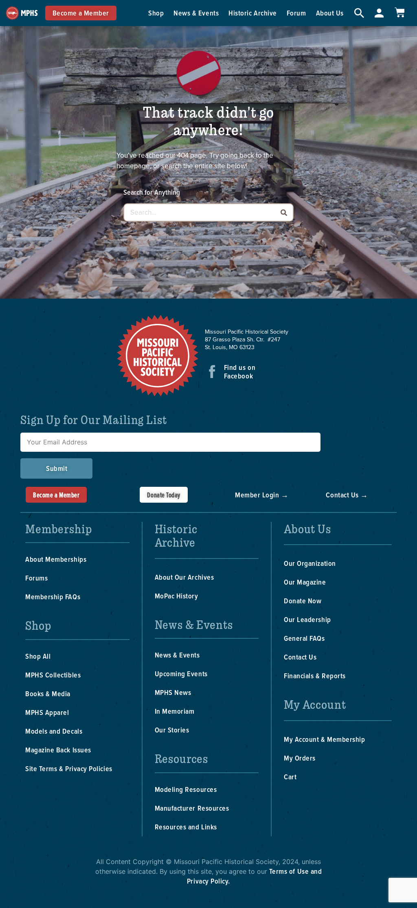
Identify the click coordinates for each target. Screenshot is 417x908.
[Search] (283, 212)
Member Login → (262, 495)
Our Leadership (307, 619)
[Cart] (399, 12)
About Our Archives (184, 577)
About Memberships (55, 559)
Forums (36, 578)
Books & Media (47, 693)
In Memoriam (175, 711)
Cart (290, 777)
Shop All (37, 656)
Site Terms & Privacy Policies (68, 768)
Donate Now (302, 601)
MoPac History (176, 596)
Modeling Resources (186, 789)
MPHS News (173, 692)
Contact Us (300, 657)
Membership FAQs (52, 596)
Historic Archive (252, 13)
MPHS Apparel (47, 712)
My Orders (300, 758)
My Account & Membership (324, 739)
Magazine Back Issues (58, 750)
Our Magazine (305, 582)
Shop (156, 13)
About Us (330, 13)
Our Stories (172, 730)
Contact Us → (347, 495)
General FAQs (304, 638)
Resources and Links (186, 827)
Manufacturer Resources (192, 808)
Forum (296, 13)
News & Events (196, 13)
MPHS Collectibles (53, 675)
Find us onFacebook (239, 371)
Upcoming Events (181, 673)
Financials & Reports (315, 676)
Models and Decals (53, 731)
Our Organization (310, 563)
